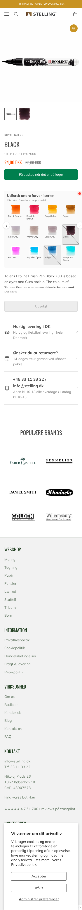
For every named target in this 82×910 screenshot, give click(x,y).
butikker (28, 797)
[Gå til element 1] (10, 114)
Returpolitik (13, 672)
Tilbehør (11, 607)
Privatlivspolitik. (24, 864)
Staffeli (10, 599)
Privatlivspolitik (17, 640)
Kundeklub (12, 712)
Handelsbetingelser (20, 656)
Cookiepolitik (14, 648)
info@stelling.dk (17, 761)
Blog (8, 720)
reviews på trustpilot (58, 809)
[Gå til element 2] (24, 114)
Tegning (10, 567)
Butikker (11, 704)
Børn (8, 615)
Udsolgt (41, 306)
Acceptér (38, 876)
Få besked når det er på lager (41, 174)
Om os (9, 696)
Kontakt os (13, 728)
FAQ (7, 736)
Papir (8, 575)
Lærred (10, 591)
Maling (10, 559)
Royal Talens (13, 134)
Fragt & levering (17, 664)
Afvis (39, 888)
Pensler (10, 583)
